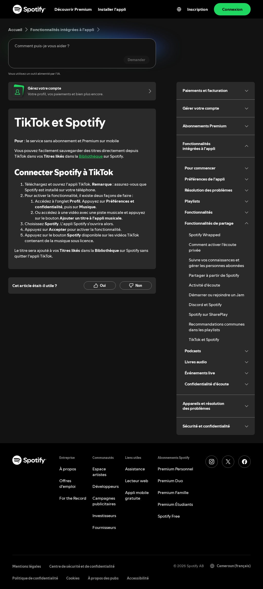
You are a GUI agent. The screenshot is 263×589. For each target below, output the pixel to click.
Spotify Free (169, 516)
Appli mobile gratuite (137, 495)
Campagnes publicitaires (104, 501)
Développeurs (105, 486)
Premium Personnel (175, 469)
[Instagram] (211, 461)
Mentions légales (26, 566)
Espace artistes (99, 471)
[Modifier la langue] (179, 9)
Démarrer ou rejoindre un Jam (216, 295)
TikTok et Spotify (204, 339)
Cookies (73, 578)
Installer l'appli (112, 9)
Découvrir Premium (73, 9)
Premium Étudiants (175, 504)
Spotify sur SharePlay (208, 314)
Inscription (197, 9)
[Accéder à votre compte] (148, 91)
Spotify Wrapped (204, 235)
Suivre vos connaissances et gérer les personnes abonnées (216, 262)
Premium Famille (173, 492)
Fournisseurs (104, 527)
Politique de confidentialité (35, 578)
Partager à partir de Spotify (214, 275)
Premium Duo (170, 480)
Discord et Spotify (205, 304)
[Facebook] (244, 461)
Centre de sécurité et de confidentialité (82, 566)
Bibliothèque (91, 156)
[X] (228, 461)
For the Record (72, 498)
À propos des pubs (103, 578)
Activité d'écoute (204, 285)
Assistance (135, 469)
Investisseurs (104, 515)
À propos (67, 469)
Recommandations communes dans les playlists (217, 326)
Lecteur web (136, 480)
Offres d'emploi (67, 483)
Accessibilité (138, 578)
